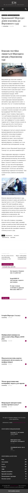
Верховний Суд (5, 237)
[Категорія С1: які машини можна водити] (5, 434)
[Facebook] (3, 29)
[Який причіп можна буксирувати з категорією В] (5, 442)
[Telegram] (17, 29)
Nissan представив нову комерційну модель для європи (13, 382)
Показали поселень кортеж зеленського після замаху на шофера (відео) (12, 360)
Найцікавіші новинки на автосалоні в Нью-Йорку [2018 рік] (13, 337)
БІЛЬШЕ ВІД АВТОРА (8, 267)
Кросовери (12, 237)
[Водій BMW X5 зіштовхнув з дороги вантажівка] (5, 280)
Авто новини (9, 12)
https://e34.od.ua (14, 485)
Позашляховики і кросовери (13, 15)
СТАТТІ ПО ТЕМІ (7, 264)
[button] (2, 9)
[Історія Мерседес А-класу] (14, 307)
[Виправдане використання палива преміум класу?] (14, 395)
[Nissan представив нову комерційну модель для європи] (14, 373)
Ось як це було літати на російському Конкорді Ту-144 (7, 257)
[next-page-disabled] (5, 293)
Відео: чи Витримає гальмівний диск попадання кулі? (21, 257)
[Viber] (13, 29)
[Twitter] (10, 29)
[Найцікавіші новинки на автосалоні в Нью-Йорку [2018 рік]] (14, 327)
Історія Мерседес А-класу (11, 315)
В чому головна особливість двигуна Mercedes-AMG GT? (17, 287)
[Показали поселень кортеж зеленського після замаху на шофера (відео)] (14, 350)
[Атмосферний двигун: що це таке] (5, 449)
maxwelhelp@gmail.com (19, 422)
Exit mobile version (14, 491)
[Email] (24, 29)
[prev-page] (3, 293)
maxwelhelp (5, 26)
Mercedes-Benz (9, 235)
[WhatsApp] (21, 29)
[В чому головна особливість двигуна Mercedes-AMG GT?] (5, 287)
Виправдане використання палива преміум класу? (11, 404)
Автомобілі (16, 235)
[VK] (6, 29)
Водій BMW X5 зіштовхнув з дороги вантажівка (16, 280)
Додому (3, 12)
